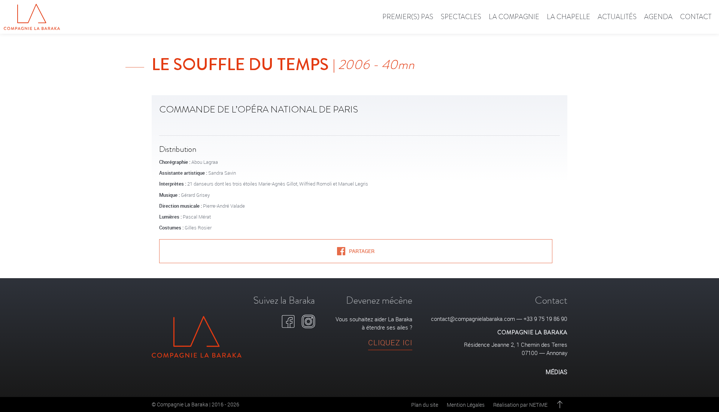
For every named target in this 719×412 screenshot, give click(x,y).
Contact (696, 17)
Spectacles (461, 17)
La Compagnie (514, 17)
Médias (556, 372)
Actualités (617, 17)
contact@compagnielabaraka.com (473, 318)
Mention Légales (466, 404)
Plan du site (424, 404)
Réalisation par (520, 404)
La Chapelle (568, 17)
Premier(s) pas (407, 17)
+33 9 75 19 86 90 (545, 318)
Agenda (658, 17)
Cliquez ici (390, 342)
